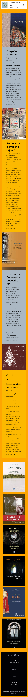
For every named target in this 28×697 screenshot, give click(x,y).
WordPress (14, 693)
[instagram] (11, 655)
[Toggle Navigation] (24, 5)
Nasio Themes (14, 691)
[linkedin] (18, 655)
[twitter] (15, 655)
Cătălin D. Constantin (13, 65)
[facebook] (8, 655)
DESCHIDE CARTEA (11, 105)
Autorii (14, 676)
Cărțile (14, 669)
